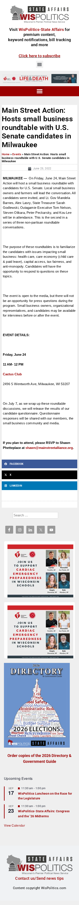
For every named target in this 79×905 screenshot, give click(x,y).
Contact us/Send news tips (39, 878)
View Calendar (14, 825)
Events (16, 154)
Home (5, 154)
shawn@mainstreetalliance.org (49, 448)
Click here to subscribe (39, 56)
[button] (39, 64)
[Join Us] (40, 571)
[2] (39, 78)
